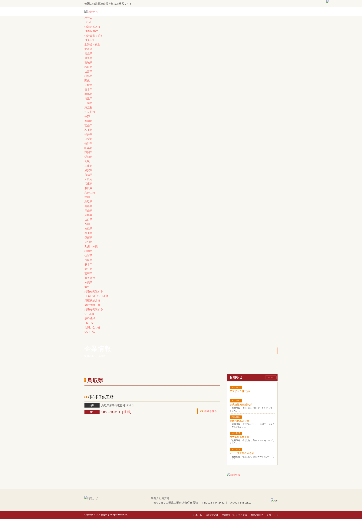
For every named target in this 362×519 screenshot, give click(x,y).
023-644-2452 (216, 502)
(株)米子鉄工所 (101, 397)
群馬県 (88, 93)
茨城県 (88, 85)
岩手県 (88, 58)
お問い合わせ (257, 515)
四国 (87, 224)
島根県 (88, 206)
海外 (87, 286)
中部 (87, 116)
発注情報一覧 (92, 304)
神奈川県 (89, 111)
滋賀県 (88, 170)
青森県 (88, 53)
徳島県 (88, 228)
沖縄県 (88, 282)
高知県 (88, 241)
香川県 (88, 233)
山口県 (88, 219)
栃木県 (88, 89)
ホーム (199, 515)
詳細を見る (210, 411)
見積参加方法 (92, 300)
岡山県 (88, 210)
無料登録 (243, 515)
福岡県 (88, 251)
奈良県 (88, 188)
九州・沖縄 (91, 246)
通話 (126, 412)
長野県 (88, 143)
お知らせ (271, 515)
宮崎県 (88, 273)
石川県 (88, 129)
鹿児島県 (89, 277)
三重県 (88, 165)
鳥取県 (88, 201)
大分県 (88, 268)
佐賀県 (88, 255)
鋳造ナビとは (212, 515)
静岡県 (88, 152)
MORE (271, 377)
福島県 (88, 76)
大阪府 (88, 179)
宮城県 (88, 62)
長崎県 (88, 260)
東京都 (88, 107)
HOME (90, 356)
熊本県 (88, 264)
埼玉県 (88, 98)
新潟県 (88, 120)
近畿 (87, 161)
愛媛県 (88, 237)
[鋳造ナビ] (91, 11)
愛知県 (88, 156)
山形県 (88, 71)
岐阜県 (88, 147)
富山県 (88, 125)
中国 (87, 197)
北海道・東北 (92, 44)
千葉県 (88, 102)
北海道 (88, 49)
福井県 (88, 134)
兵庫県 (88, 183)
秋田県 (88, 66)
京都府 (88, 174)
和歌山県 (89, 192)
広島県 (88, 215)
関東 (87, 80)
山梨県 (88, 138)
